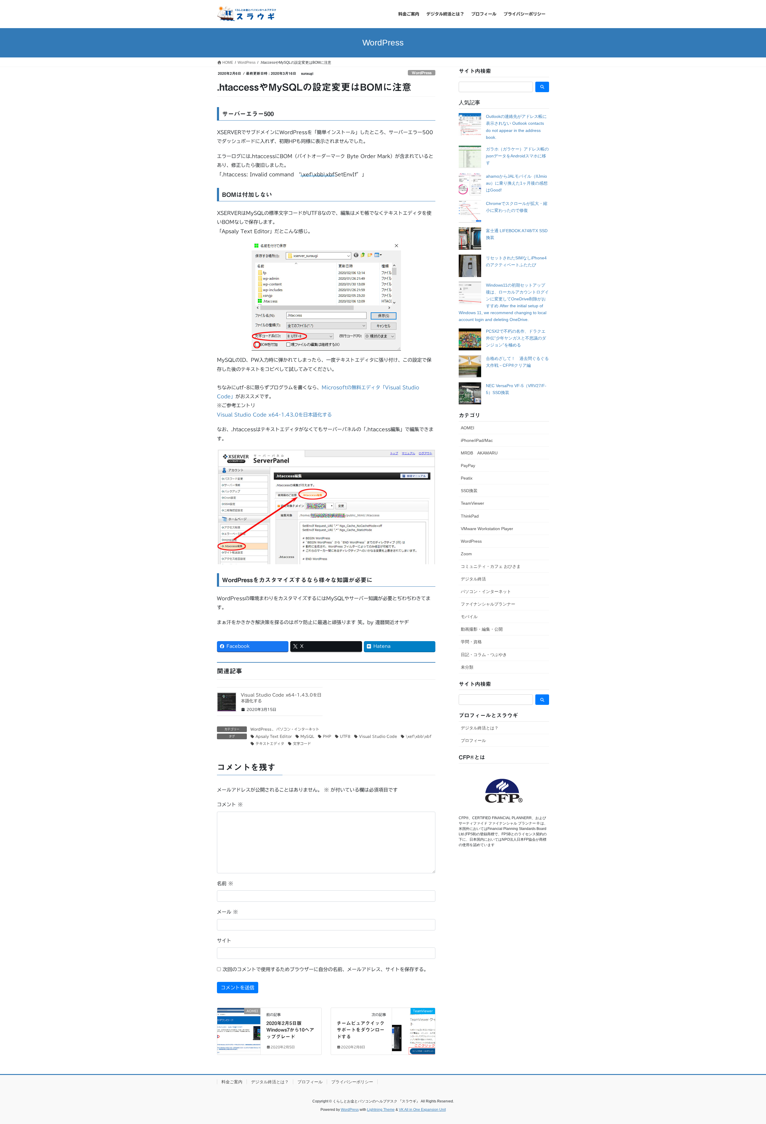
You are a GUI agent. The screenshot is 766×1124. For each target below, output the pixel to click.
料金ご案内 (231, 1081)
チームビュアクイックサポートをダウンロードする (360, 1030)
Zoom (466, 553)
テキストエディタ (270, 743)
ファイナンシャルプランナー (488, 604)
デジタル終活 (473, 579)
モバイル (469, 616)
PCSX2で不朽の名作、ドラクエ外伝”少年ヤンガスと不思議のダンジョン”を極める (516, 338)
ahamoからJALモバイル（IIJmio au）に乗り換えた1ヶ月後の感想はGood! (517, 183)
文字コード (302, 743)
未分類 (467, 667)
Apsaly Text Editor (274, 736)
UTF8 (345, 736)
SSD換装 (469, 490)
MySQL (307, 736)
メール (227, 911)
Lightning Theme (381, 1110)
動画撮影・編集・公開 (482, 629)
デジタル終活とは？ (479, 727)
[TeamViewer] (413, 1030)
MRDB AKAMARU (479, 453)
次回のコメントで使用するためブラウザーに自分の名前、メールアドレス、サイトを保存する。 (325, 969)
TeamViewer (472, 503)
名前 (225, 883)
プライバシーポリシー (352, 1081)
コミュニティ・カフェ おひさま (491, 566)
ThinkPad (470, 516)
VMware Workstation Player (487, 528)
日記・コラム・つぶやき (484, 654)
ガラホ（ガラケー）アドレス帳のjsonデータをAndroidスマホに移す (517, 156)
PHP (327, 736)
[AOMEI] (238, 1030)
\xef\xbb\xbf (418, 736)
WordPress (421, 73)
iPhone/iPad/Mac (477, 440)
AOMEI (467, 427)
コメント (230, 804)
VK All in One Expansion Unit (422, 1110)
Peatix (466, 478)
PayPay (468, 465)
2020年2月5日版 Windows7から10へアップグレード (290, 1030)
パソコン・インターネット (297, 729)
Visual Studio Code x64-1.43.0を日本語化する (274, 414)
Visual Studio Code (378, 736)
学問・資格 (471, 641)
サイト (224, 940)
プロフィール (473, 740)
